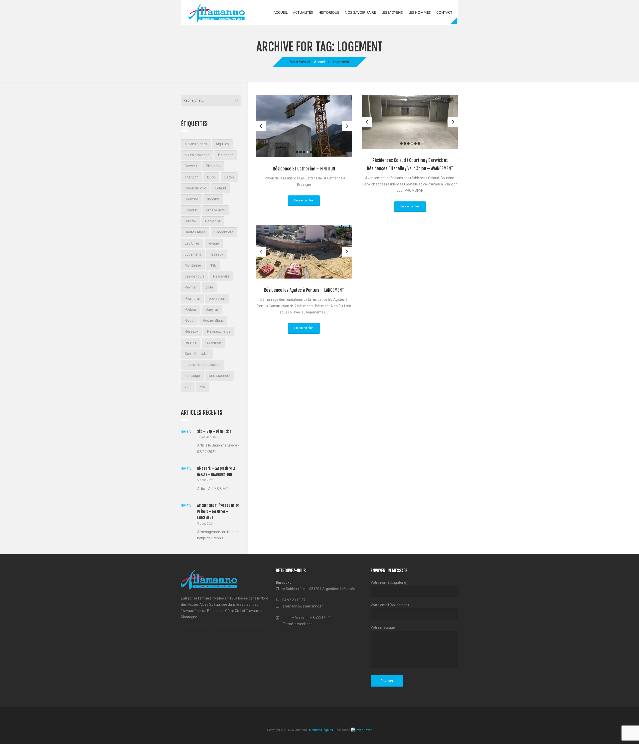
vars (188, 387)
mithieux (216, 254)
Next (347, 126)
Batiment (225, 155)
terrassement (219, 376)
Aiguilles (222, 144)
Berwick (191, 166)
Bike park (213, 166)
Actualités (303, 12)
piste (209, 287)
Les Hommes (419, 12)
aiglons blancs (196, 144)
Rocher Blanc (213, 320)
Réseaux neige (218, 331)
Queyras (212, 309)
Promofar (192, 298)
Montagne (193, 265)
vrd (202, 387)
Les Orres (192, 243)
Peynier (191, 287)
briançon (191, 177)
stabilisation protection (203, 365)
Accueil (281, 12)
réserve (191, 342)
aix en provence (197, 155)
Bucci (211, 177)
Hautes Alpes (195, 232)
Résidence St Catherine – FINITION (304, 168)
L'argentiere (223, 232)
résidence (213, 342)
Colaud (220, 188)
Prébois (191, 309)
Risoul (189, 320)
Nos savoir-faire (360, 12)
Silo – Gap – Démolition (214, 431)
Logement (193, 254)
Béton (229, 177)
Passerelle (221, 276)
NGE (213, 265)
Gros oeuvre (215, 210)
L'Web (367, 730)
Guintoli (190, 221)
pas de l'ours (194, 276)
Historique (329, 12)
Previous (261, 126)
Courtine (191, 199)
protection (217, 298)
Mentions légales (321, 730)
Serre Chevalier (197, 354)
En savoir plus (304, 200)
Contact (444, 12)
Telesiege (192, 376)
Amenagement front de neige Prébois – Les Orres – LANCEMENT (218, 511)
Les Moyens (392, 12)
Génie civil (213, 221)
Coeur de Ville (195, 188)
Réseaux (191, 331)
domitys (213, 199)
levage (213, 243)
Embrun (191, 210)
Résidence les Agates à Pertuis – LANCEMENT (304, 290)
